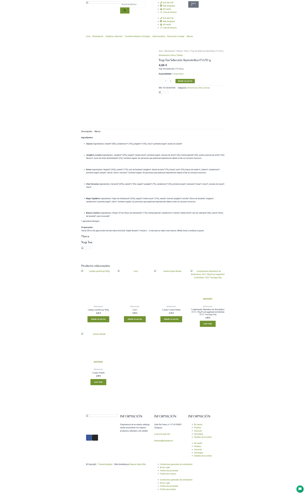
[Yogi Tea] (163, 95)
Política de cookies (168, 474)
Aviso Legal (165, 467)
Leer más (207, 324)
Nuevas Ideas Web (138, 464)
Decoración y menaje (175, 36)
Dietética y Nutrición (114, 36)
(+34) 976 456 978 (162, 434)
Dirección (198, 431)
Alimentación (97, 36)
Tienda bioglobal (105, 464)
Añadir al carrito (185, 81)
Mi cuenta (198, 424)
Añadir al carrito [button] (98, 319)
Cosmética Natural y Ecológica (137, 36)
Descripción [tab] (86, 131)
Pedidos (197, 427)
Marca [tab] (97, 131)
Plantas (179, 51)
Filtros (186, 51)
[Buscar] (124, 10)
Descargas (198, 434)
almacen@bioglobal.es (163, 441)
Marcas (190, 36)
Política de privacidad (169, 470)
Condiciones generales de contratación (176, 464)
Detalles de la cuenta (203, 437)
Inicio (88, 36)
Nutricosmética (159, 36)
